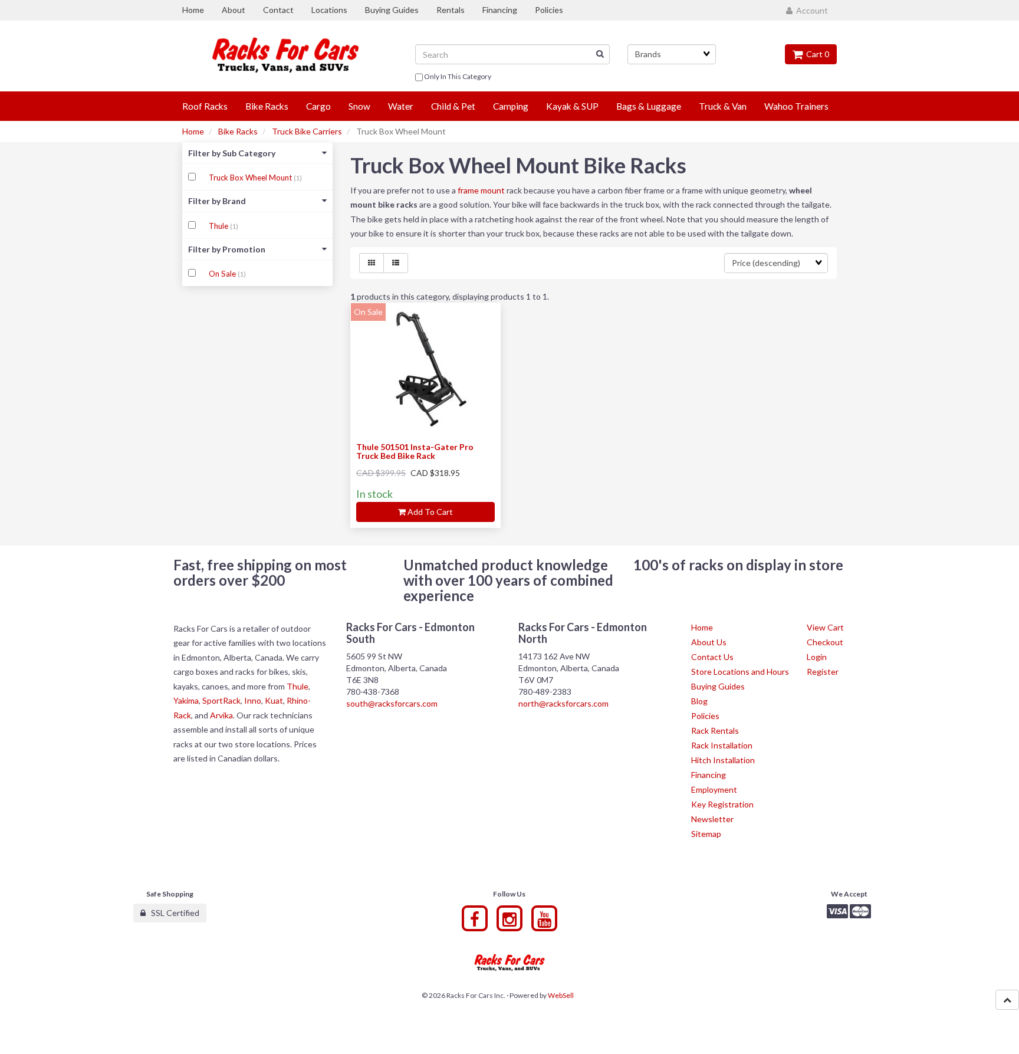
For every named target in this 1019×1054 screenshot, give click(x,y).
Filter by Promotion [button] (226, 249)
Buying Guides (718, 686)
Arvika (221, 715)
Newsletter (712, 819)
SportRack (221, 700)
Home (193, 131)
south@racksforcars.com (392, 703)
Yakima (186, 700)
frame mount (481, 190)
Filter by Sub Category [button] (231, 153)
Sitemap (706, 834)
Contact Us (712, 657)
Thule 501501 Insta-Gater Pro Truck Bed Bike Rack (415, 451)
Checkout (825, 642)
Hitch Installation (723, 760)
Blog (699, 701)
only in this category (457, 76)
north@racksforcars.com (563, 703)
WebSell (561, 995)
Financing (708, 775)
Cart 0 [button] (816, 54)
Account (810, 10)
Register (823, 671)
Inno (252, 700)
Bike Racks (238, 131)
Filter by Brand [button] (217, 201)
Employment (714, 789)
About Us (709, 642)
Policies (705, 716)
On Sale (223, 273)
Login (817, 657)
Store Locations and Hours (740, 671)
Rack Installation (721, 745)
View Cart (825, 627)
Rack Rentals (715, 730)
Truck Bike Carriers (307, 131)
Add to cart (429, 512)
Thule (219, 226)
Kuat (274, 700)
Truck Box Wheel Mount (251, 177)
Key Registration (722, 804)
